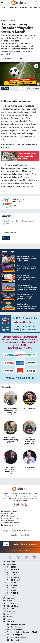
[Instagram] (22, 505)
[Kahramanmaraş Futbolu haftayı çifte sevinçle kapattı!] (20, 74)
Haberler (5, 20)
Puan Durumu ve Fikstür (12, 518)
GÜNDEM (13, 8)
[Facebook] (14, 505)
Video (9, 601)
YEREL (4, 8)
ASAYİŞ (13, 585)
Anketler (10, 614)
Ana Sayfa (11, 562)
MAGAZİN (14, 577)
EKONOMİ (23, 8)
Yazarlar (10, 603)
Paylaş (6, 88)
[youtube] (34, 557)
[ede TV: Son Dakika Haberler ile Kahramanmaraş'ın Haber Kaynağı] (19, 2)
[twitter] (17, 557)
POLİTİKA (33, 8)
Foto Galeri (11, 598)
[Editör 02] (7, 203)
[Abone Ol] (33, 88)
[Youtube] (25, 505)
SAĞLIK (13, 583)
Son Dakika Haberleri (11, 523)
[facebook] (9, 557)
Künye (14, 531)
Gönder (6, 238)
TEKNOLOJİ (15, 580)
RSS (7, 544)
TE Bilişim (25, 550)
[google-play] (25, 535)
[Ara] (37, 2)
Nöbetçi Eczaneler (10, 511)
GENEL (13, 567)
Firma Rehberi (12, 606)
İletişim (6, 531)
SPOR (13, 20)
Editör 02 (16, 201)
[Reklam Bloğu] (20, 348)
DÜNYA (13, 596)
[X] (18, 505)
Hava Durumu (8, 514)
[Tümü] (37, 387)
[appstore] (14, 535)
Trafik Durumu (9, 516)
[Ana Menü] (2, 3)
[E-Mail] (15, 205)
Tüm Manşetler (9, 520)
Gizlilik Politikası (25, 531)
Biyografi (11, 611)
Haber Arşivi (8, 525)
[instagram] (26, 557)
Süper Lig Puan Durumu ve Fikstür (23, 632)
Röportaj (10, 609)
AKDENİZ (14, 593)
